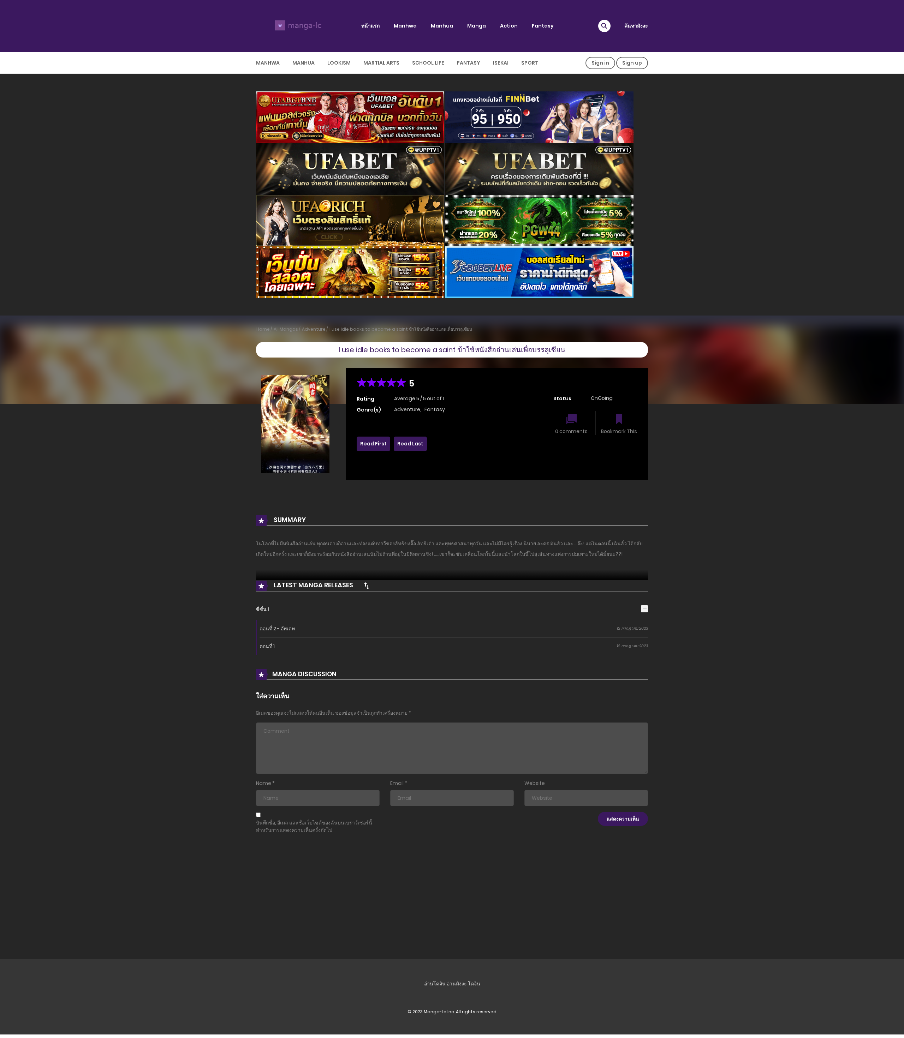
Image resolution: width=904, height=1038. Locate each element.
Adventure (314, 329)
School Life (428, 62)
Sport (529, 62)
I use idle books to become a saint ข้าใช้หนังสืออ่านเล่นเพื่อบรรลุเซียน (400, 329)
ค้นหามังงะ (636, 25)
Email (397, 783)
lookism (339, 62)
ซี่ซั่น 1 (262, 609)
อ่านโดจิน (435, 983)
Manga (476, 25)
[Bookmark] (619, 419)
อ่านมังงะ (457, 983)
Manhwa (405, 25)
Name (263, 783)
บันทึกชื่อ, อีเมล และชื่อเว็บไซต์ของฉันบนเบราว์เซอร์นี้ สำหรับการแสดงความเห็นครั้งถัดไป (314, 826)
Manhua (442, 25)
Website (534, 783)
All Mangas (286, 329)
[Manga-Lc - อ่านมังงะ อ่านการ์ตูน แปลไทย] (297, 25)
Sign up (632, 62)
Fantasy (543, 25)
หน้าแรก (370, 25)
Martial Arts (381, 62)
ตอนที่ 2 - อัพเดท (277, 628)
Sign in (600, 62)
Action (509, 25)
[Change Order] (366, 585)
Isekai (501, 62)
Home (263, 329)
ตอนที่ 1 (267, 646)
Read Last (410, 443)
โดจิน (474, 983)
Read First (373, 443)
